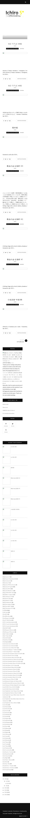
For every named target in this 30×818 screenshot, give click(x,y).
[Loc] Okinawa (6, 734)
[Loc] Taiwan (6, 742)
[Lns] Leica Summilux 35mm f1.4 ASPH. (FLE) (13, 663)
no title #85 (6, 34)
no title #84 (14, 519)
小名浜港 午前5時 (15, 300)
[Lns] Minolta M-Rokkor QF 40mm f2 (11, 681)
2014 (5, 790)
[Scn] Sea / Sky (6, 763)
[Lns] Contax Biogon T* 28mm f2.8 (11, 649)
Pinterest (6, 426)
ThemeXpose (16, 811)
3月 (6, 785)
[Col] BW (5, 610)
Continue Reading (21, 78)
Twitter (12, 426)
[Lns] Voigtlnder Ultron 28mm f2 (10, 702)
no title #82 (14, 540)
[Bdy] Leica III (6, 582)
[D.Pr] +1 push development (9, 624)
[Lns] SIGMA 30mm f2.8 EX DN (10, 689)
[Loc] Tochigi (6, 744)
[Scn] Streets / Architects (9, 767)
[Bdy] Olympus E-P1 (7, 596)
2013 (5, 792)
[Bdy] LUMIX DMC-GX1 (8, 592)
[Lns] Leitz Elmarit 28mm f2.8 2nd (10, 667)
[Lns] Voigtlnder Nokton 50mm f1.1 (11, 693)
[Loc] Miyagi (5, 730)
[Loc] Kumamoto (7, 724)
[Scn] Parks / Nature (7, 759)
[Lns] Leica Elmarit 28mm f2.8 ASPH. (11, 657)
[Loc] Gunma (6, 710)
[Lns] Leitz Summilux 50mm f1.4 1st (11, 677)
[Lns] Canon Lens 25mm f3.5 (9, 643)
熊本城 (15, 128)
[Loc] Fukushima (6, 708)
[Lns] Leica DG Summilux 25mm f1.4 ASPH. (13, 653)
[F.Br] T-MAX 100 (7, 634)
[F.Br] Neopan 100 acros (8, 630)
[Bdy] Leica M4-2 (7, 588)
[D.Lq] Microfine (6, 616)
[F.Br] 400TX (6, 628)
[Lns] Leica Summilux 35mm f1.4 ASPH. (12, 661)
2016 (5, 779)
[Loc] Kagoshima (7, 720)
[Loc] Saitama (6, 738)
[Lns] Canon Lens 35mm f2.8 (9, 645)
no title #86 (15, 44)
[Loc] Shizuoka (6, 740)
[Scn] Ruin (5, 761)
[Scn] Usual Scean (7, 769)
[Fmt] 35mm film (6, 639)
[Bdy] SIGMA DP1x (7, 602)
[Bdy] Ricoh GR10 (7, 598)
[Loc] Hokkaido (6, 714)
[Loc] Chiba (5, 704)
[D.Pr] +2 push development (9, 626)
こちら (8, 360)
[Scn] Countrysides (7, 750)
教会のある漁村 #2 (15, 219)
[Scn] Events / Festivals (8, 752)
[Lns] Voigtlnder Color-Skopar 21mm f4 (12, 691)
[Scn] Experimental (7, 754)
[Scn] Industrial (6, 756)
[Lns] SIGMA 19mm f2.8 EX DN (10, 687)
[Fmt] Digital (5, 641)
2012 (5, 794)
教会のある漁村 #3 (15, 166)
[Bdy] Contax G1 (7, 580)
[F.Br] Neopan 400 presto (9, 632)
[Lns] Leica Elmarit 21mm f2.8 (9, 655)
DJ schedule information (8, 413)
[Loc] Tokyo (5, 746)
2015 (5, 787)
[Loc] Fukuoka (6, 706)
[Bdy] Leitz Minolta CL (8, 590)
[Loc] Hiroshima (6, 712)
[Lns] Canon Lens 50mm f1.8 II (10, 647)
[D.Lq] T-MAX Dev (7, 620)
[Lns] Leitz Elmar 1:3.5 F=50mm (10, 665)
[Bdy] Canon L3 (6, 577)
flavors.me (5, 407)
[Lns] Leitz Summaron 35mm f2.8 (10, 669)
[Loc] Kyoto (5, 726)
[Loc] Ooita (5, 736)
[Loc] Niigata (6, 732)
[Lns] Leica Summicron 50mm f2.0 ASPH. (12, 659)
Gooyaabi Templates (7, 813)
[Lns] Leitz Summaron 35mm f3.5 (10, 671)
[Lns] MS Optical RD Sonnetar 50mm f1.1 (12, 683)
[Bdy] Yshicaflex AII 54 (8, 608)
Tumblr (6, 432)
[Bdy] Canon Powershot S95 (9, 578)
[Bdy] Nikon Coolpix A (8, 594)
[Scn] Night (5, 757)
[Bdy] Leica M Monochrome (9, 584)
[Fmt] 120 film (6, 637)
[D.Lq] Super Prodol (7, 618)
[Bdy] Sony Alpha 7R (7, 604)
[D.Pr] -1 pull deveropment (9, 622)
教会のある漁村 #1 (15, 259)
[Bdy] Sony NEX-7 (7, 606)
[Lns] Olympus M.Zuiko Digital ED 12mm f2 (13, 685)
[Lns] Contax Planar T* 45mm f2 (10, 651)
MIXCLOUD (5, 404)
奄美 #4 (13, 551)
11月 (7, 781)
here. (18, 370)
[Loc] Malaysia (6, 728)
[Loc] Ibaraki (5, 716)
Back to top (22, 816)
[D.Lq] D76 (5, 614)
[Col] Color (5, 612)
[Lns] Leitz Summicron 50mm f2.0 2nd (11, 673)
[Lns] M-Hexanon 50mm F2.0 (9, 679)
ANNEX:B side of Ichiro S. (9, 410)
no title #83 (14, 530)
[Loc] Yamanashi (6, 748)
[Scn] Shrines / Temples (8, 765)
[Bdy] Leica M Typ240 (12, 48)
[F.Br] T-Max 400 (6, 636)
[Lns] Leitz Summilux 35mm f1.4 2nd (11, 675)
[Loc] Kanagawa (6, 722)
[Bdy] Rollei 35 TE (7, 600)
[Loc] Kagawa (6, 718)
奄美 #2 (13, 561)
